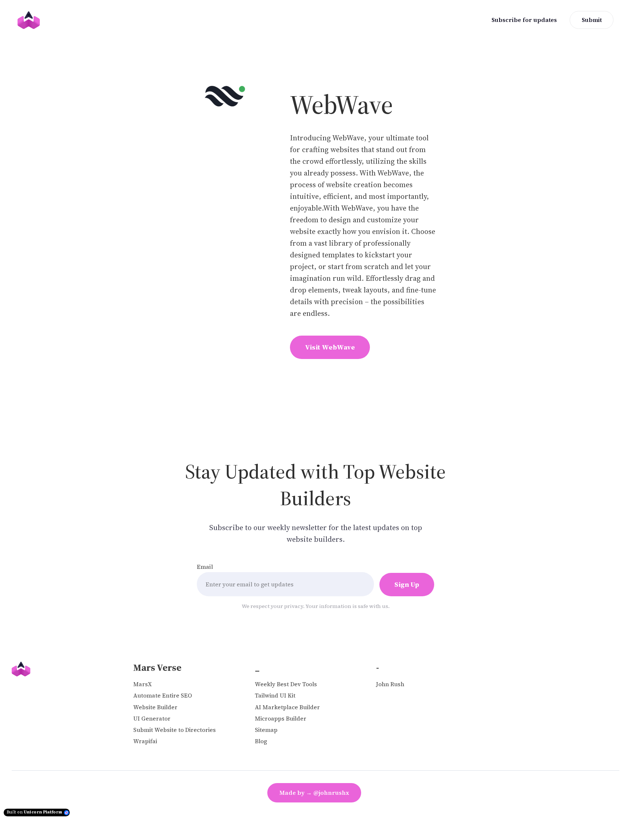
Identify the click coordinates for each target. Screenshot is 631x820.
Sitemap (266, 730)
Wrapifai (145, 741)
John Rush (390, 684)
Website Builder (155, 707)
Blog (261, 741)
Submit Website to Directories (174, 730)
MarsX (142, 684)
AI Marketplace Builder (287, 707)
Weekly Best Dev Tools (286, 684)
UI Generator (152, 718)
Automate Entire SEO (162, 695)
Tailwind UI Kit (275, 695)
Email (205, 567)
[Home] (30, 20)
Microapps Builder (280, 718)
